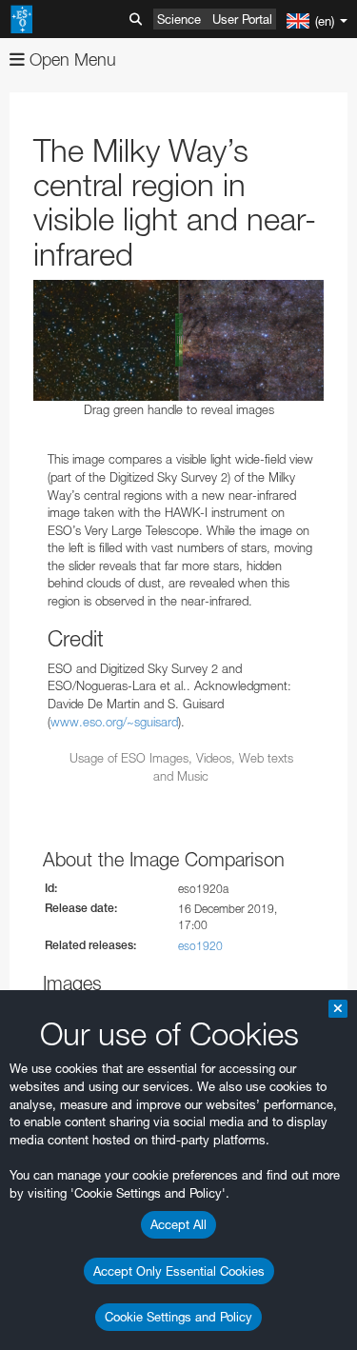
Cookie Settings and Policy (178, 1316)
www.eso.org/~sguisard (114, 721)
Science (179, 19)
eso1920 (200, 946)
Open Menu (70, 59)
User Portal (242, 19)
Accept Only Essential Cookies (179, 1271)
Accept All (178, 1224)
